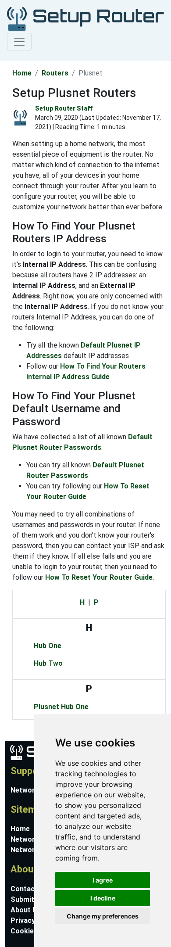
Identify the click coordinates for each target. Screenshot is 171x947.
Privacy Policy (34, 920)
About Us (26, 910)
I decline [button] (102, 898)
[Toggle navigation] (19, 41)
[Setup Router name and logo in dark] (83, 18)
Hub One (47, 646)
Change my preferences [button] (103, 916)
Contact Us (29, 889)
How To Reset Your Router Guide (99, 577)
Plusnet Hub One (61, 707)
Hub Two (48, 663)
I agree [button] (103, 880)
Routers (55, 73)
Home (22, 73)
